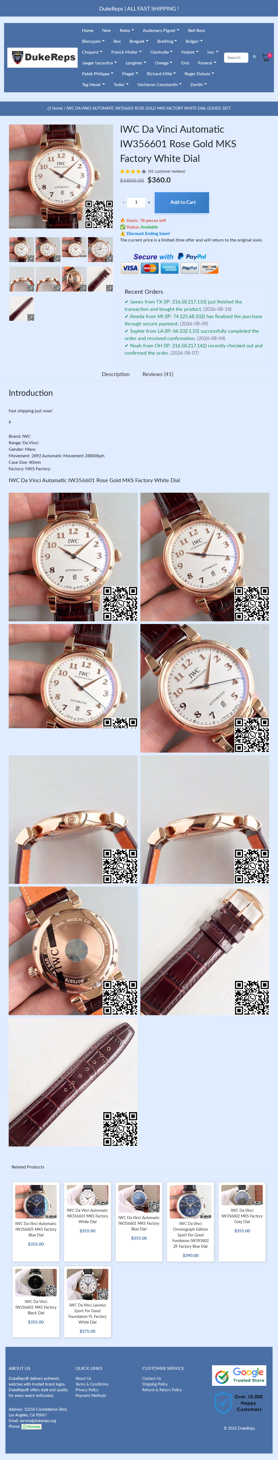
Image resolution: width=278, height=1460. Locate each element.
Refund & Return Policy (162, 1390)
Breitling (165, 41)
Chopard (90, 52)
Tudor (119, 85)
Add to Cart (183, 202)
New (106, 30)
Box (117, 41)
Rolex (125, 30)
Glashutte (159, 52)
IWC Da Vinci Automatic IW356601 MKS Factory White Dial (87, 1216)
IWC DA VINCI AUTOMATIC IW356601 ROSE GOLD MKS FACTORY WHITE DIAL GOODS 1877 (149, 108)
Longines (134, 63)
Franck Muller (124, 52)
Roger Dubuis (197, 74)
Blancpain (91, 41)
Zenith (196, 85)
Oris (185, 63)
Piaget (128, 74)
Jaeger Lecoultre (97, 63)
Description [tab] (115, 374)
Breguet (136, 41)
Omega (162, 63)
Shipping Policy (155, 1384)
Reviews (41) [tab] (158, 374)
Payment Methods (90, 1396)
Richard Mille (159, 74)
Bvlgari (192, 41)
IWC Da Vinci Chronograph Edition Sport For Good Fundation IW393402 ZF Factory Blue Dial (190, 1235)
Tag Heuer (91, 85)
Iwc (210, 52)
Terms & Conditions (91, 1384)
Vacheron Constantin (157, 85)
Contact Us (151, 1379)
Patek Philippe (95, 74)
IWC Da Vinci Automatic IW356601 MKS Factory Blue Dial (139, 1223)
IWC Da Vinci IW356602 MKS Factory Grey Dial (242, 1216)
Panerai (205, 63)
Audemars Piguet (159, 30)
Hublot (188, 52)
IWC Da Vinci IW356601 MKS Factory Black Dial (35, 1307)
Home (87, 30)
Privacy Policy (86, 1390)
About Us (83, 1379)
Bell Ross (196, 30)
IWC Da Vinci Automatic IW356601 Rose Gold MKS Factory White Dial (94, 480)
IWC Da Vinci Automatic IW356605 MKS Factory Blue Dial (35, 1229)
